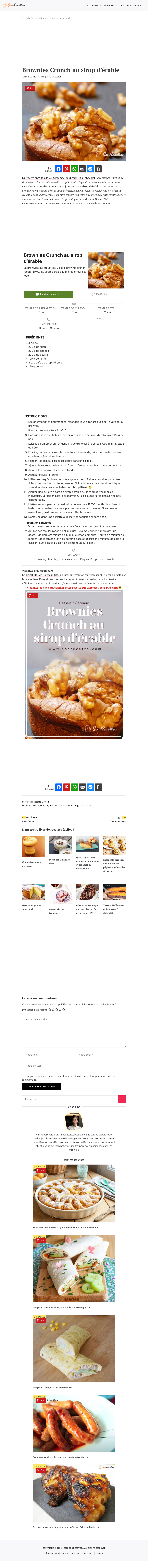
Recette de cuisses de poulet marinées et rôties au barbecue (66, 1527)
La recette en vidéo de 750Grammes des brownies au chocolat (58, 177)
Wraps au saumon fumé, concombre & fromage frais (62, 1307)
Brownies (34, 805)
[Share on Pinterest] (66, 169)
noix (63, 805)
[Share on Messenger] (90, 169)
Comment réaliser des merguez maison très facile (61, 1457)
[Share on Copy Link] (98, 169)
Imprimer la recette (50, 294)
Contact (100, 1553)
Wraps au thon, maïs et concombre (52, 1387)
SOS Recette (94, 5)
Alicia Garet (55, 76)
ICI (114, 583)
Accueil (25, 18)
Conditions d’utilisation (82, 1553)
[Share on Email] (82, 169)
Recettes (109, 5)
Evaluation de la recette (34, 1009)
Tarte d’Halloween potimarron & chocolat (113, 909)
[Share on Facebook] (58, 169)
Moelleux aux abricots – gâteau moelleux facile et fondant (65, 1227)
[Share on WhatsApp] (74, 169)
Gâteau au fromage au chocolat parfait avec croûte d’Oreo (87, 909)
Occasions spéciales (131, 5)
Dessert (34, 18)
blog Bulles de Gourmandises (43, 575)
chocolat (44, 805)
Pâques (69, 805)
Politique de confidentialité (56, 1553)
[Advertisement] (74, 44)
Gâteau (45, 801)
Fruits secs (55, 805)
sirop (76, 805)
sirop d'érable (86, 805)
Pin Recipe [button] (102, 294)
